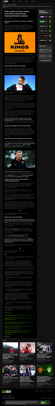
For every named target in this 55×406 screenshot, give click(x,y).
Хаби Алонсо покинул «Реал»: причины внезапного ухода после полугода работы (19, 327)
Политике (23, 403)
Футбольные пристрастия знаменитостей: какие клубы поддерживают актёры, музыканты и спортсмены (18, 332)
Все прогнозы (44, 60)
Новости (20, 1)
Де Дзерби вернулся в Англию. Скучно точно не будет (19, 315)
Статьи (26, 1)
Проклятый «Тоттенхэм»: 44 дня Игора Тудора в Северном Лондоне (17, 318)
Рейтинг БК (33, 1)
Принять (43, 402)
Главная (13, 1)
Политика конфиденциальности (8, 395)
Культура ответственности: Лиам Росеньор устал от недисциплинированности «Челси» (18, 322)
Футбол (14, 4)
